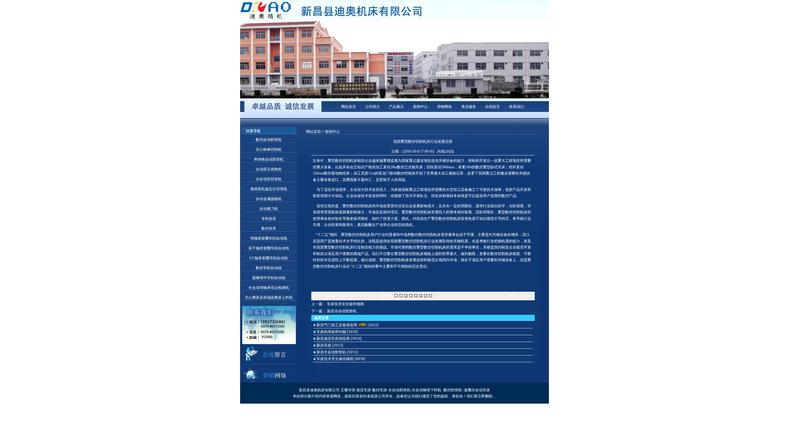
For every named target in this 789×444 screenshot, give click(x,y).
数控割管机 (453, 390)
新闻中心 (420, 107)
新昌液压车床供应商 (333, 338)
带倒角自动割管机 (269, 159)
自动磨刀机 (269, 209)
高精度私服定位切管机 (268, 189)
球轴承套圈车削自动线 (268, 238)
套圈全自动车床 (477, 390)
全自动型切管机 (269, 179)
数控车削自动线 (269, 268)
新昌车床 (324, 345)
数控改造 (268, 228)
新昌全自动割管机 (342, 311)
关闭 (512, 296)
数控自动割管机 (269, 140)
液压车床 (363, 390)
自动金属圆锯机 (269, 199)
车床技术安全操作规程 (345, 304)
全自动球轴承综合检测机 (268, 288)
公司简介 (372, 107)
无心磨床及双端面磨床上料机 (269, 297)
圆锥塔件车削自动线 (268, 278)
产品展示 (396, 107)
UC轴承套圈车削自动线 (268, 258)
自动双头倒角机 (269, 169)
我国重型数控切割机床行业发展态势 (422, 141)
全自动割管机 (399, 390)
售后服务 (468, 107)
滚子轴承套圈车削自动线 (268, 248)
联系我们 (516, 107)
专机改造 (268, 218)
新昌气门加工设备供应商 (337, 325)
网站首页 (348, 107)
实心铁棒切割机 (269, 149)
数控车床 (379, 390)
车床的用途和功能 (331, 332)
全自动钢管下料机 (426, 390)
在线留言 (492, 107)
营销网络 (444, 107)
